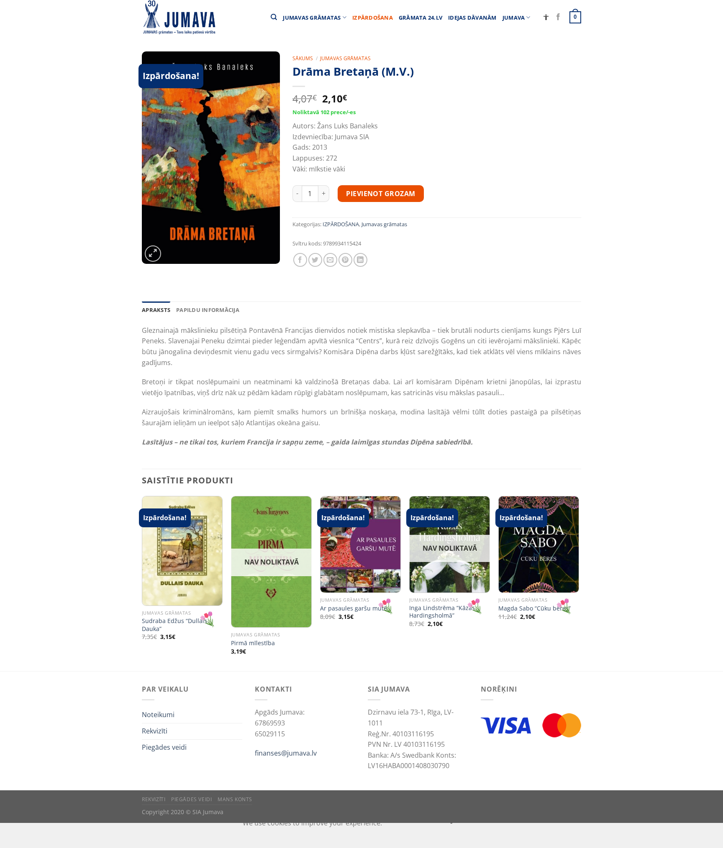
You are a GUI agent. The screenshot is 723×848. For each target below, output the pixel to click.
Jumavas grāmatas (312, 17)
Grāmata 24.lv (420, 17)
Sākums (302, 58)
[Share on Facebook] (300, 260)
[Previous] (142, 582)
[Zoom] (153, 253)
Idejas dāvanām (472, 17)
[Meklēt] (274, 17)
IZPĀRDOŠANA (372, 17)
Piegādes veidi (164, 747)
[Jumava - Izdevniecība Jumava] (178, 17)
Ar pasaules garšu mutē (353, 608)
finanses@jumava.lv (286, 753)
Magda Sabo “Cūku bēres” (534, 608)
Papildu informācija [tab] (207, 310)
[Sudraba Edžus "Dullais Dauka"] (182, 551)
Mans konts (235, 799)
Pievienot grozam (380, 193)
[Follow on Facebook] (558, 17)
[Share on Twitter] (315, 260)
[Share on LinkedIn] (360, 260)
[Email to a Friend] (330, 260)
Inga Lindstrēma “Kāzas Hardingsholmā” (442, 612)
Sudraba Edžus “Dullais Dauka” (174, 625)
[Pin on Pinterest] (345, 260)
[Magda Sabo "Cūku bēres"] (538, 544)
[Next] (578, 582)
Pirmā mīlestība (253, 643)
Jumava (514, 17)
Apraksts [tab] (156, 310)
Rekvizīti (154, 731)
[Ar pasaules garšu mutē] (360, 544)
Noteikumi (158, 714)
